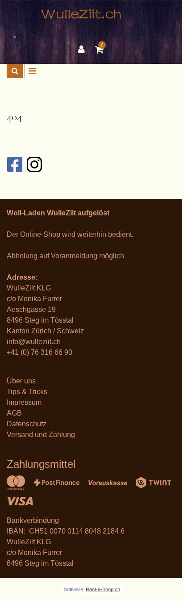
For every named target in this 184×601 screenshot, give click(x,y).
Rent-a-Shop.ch (103, 589)
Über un (19, 381)
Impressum (24, 402)
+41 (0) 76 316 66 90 (39, 352)
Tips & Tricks (27, 391)
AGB (14, 413)
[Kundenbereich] (83, 50)
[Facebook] (14, 164)
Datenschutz (26, 424)
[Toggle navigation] (32, 71)
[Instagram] (34, 164)
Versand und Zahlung (41, 434)
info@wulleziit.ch (34, 341)
